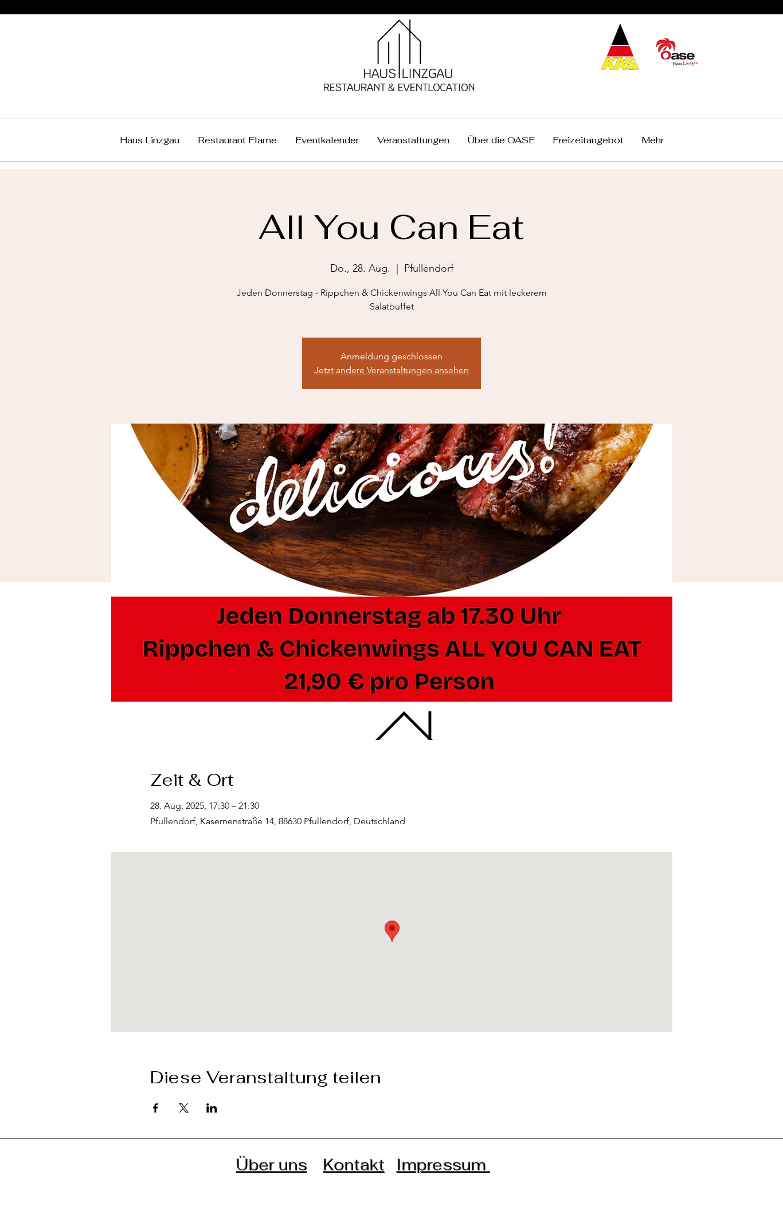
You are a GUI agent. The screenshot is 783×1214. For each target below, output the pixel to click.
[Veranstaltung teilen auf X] (183, 1108)
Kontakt (354, 1165)
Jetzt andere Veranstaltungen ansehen (391, 370)
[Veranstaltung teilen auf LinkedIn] (211, 1108)
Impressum (443, 1165)
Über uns (271, 1165)
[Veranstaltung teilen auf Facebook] (155, 1108)
